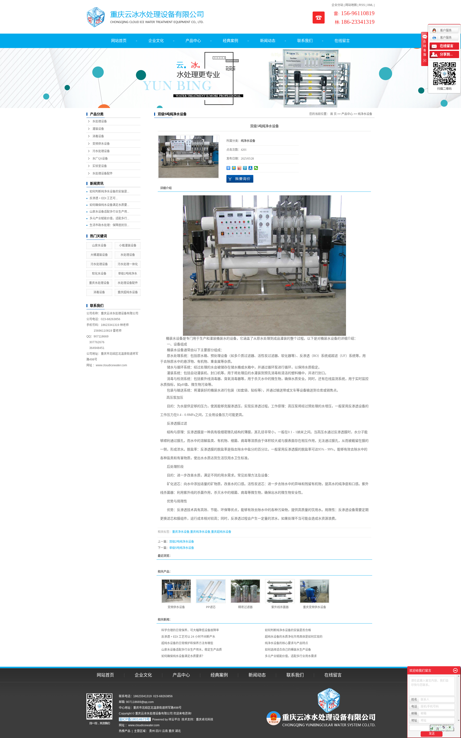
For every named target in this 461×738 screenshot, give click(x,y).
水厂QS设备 (100, 158)
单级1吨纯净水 (127, 273)
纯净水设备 (365, 114)
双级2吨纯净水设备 (181, 541)
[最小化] (455, 670)
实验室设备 (99, 166)
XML (370, 5)
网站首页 (119, 41)
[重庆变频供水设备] (314, 591)
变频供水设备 (101, 143)
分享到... (446, 54)
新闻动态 (267, 41)
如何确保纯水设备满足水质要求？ (183, 656)
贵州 (152, 731)
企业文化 (156, 41)
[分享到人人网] (251, 168)
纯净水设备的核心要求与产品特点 (286, 643)
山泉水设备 (99, 245)
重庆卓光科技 (204, 719)
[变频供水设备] (176, 591)
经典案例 (230, 41)
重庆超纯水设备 (128, 292)
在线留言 (342, 41)
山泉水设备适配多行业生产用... (109, 211)
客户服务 (446, 37)
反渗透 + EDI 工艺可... (104, 198)
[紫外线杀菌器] (280, 591)
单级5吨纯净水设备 (181, 548)
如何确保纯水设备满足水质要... (109, 205)
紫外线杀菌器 (280, 607)
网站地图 (351, 5)
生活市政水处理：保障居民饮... (109, 225)
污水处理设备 (101, 151)
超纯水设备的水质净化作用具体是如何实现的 (293, 636)
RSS (362, 5)
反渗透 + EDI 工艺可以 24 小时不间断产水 (188, 636)
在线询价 (239, 179)
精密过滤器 (245, 607)
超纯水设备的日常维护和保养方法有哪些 (187, 643)
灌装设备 (98, 129)
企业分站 (337, 5)
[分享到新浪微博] (239, 168)
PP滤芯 (211, 607)
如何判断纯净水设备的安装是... (109, 191)
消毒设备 (98, 136)
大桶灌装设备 (99, 255)
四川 (158, 731)
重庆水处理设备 (99, 283)
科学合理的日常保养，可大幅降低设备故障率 (190, 630)
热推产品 (124, 731)
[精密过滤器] (245, 591)
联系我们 (305, 41)
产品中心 (193, 41)
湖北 (178, 731)
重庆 (171, 731)
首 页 (333, 114)
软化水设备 (99, 273)
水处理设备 (99, 121)
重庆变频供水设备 (314, 607)
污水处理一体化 (128, 264)
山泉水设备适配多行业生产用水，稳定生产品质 (191, 649)
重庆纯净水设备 (200, 532)
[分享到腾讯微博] (245, 168)
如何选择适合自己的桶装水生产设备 (288, 649)
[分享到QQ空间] (234, 168)
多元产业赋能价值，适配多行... (109, 218)
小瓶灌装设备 (127, 245)
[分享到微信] (256, 168)
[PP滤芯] (211, 591)
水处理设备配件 (102, 173)
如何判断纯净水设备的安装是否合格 (288, 630)
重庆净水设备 (180, 532)
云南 (165, 731)
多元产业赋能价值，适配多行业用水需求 (291, 656)
